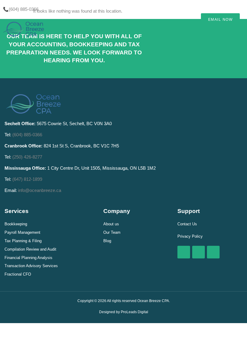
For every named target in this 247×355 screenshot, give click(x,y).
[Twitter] (198, 252)
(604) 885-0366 (27, 134)
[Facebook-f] (183, 252)
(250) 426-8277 (27, 156)
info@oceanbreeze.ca (39, 190)
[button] (174, 9)
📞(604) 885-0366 (21, 9)
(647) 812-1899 (27, 179)
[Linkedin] (213, 252)
